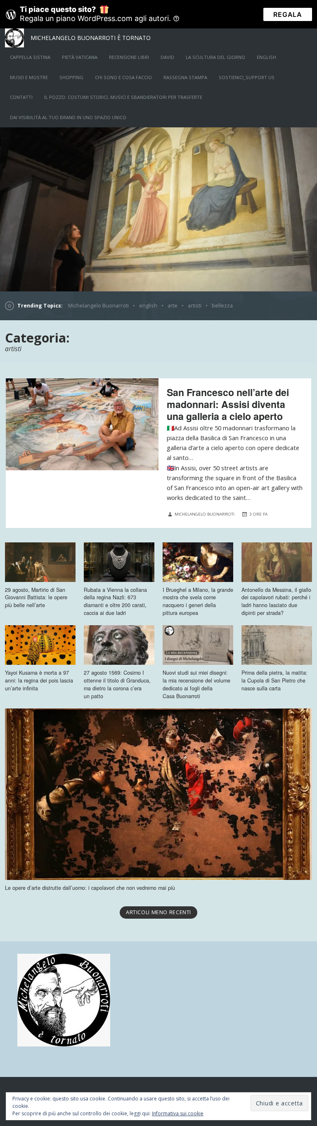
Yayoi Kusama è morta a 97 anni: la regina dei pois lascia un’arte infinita (39, 680)
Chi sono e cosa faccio (123, 77)
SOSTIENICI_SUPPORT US (246, 77)
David (167, 57)
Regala (287, 14)
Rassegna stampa (185, 77)
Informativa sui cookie (177, 1113)
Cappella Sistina (30, 57)
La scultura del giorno (215, 57)
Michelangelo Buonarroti (98, 305)
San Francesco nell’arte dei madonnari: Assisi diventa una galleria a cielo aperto (228, 404)
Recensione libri (129, 57)
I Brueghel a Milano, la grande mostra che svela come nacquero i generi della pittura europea (198, 601)
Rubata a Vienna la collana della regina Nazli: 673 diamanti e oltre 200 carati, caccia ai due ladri (115, 601)
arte (172, 305)
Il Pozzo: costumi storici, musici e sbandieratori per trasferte (123, 97)
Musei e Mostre (29, 77)
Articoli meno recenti (158, 912)
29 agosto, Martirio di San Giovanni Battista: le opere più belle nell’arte (36, 597)
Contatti (21, 97)
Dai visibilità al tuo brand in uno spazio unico (68, 117)
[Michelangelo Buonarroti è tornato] (158, 209)
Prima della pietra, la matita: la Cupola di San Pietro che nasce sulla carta (274, 680)
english (266, 57)
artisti (194, 305)
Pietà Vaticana (79, 57)
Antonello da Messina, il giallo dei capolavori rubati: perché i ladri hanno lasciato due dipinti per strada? (276, 601)
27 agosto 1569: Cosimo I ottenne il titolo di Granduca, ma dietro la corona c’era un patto (117, 684)
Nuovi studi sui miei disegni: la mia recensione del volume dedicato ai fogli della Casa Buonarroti (196, 684)
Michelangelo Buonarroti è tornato (91, 38)
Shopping (71, 77)
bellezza (222, 305)
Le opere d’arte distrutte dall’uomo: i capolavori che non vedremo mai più (90, 887)
